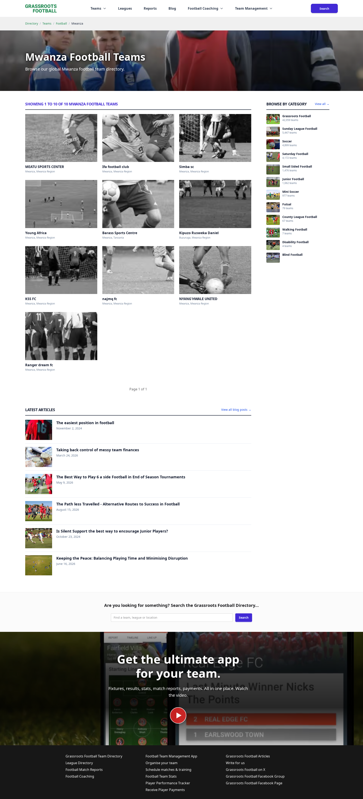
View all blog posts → (236, 410)
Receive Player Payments (165, 789)
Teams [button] (96, 8)
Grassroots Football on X (245, 769)
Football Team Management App (171, 756)
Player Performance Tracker (168, 783)
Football (61, 23)
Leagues (125, 8)
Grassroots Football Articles (248, 756)
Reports (150, 8)
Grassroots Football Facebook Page (254, 783)
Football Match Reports (84, 769)
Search (324, 8)
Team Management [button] (251, 8)
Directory (31, 23)
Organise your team (162, 763)
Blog (172, 8)
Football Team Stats (161, 776)
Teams (46, 23)
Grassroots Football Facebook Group (255, 776)
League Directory (79, 763)
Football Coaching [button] (203, 8)
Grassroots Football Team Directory (94, 756)
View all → (322, 104)
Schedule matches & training (168, 769)
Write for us (235, 763)
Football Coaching (80, 776)
